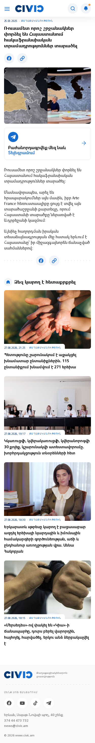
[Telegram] (49, 703)
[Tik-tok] (35, 703)
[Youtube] (22, 703)
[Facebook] (9, 703)
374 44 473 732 (16, 720)
